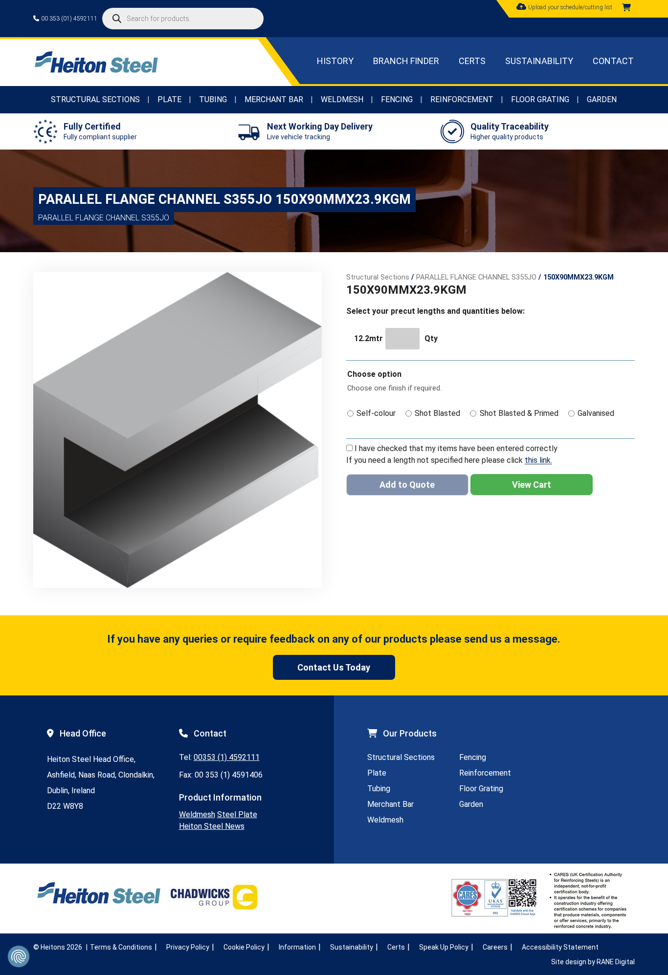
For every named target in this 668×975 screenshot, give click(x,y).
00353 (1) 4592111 (227, 757)
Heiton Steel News (212, 826)
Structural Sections (95, 99)
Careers (495, 947)
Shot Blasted (437, 413)
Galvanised (596, 413)
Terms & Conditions (121, 947)
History (335, 61)
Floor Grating (540, 99)
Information (297, 947)
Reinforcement (461, 99)
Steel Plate (237, 814)
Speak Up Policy (443, 947)
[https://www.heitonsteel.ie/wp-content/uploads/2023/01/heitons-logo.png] (96, 70)
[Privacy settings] (18, 956)
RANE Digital (616, 962)
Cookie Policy (244, 947)
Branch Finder (406, 61)
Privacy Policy (187, 947)
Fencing (397, 99)
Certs (472, 61)
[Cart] (626, 7)
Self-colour (376, 413)
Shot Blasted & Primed (519, 413)
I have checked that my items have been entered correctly (456, 448)
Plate (169, 99)
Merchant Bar (274, 99)
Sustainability (539, 61)
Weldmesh (342, 99)
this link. (538, 460)
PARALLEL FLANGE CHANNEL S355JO (476, 277)
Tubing (213, 99)
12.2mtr (368, 338)
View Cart (531, 484)
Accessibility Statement (560, 947)
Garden (602, 99)
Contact (613, 61)
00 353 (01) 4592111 (69, 18)
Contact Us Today (333, 667)
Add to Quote (407, 484)
